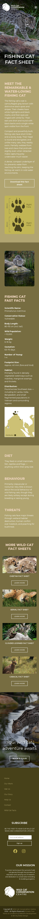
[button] (36, 7)
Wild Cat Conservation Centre (24, 909)
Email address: (19, 837)
